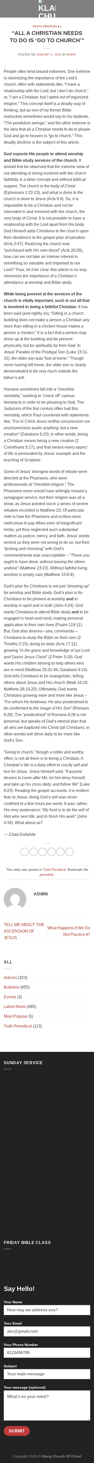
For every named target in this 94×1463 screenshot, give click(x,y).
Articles (10, 978)
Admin (71, 54)
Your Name (13, 1302)
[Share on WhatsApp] (24, 852)
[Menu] (7, 9)
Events (10, 997)
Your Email (13, 1323)
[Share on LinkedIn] (69, 852)
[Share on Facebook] (33, 852)
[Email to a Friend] (51, 852)
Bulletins (11, 987)
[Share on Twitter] (42, 852)
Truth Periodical (47, 26)
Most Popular (15, 1016)
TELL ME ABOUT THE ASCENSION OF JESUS (24, 931)
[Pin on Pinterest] (60, 852)
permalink (47, 875)
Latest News (15, 1006)
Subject (10, 1366)
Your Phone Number (21, 1345)
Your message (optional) (25, 1387)
